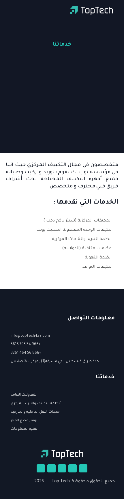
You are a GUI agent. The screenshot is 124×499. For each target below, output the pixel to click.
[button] (5, 10)
